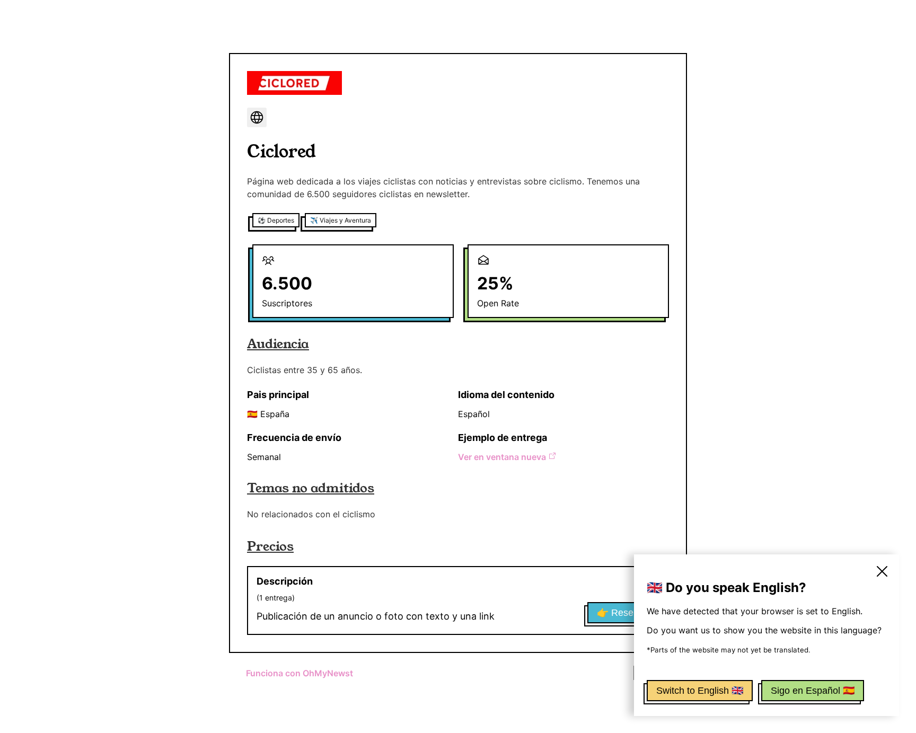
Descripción (285, 581)
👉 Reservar (623, 612)
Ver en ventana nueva (502, 457)
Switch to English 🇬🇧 (699, 690)
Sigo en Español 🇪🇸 (813, 690)
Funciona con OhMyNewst (299, 673)
